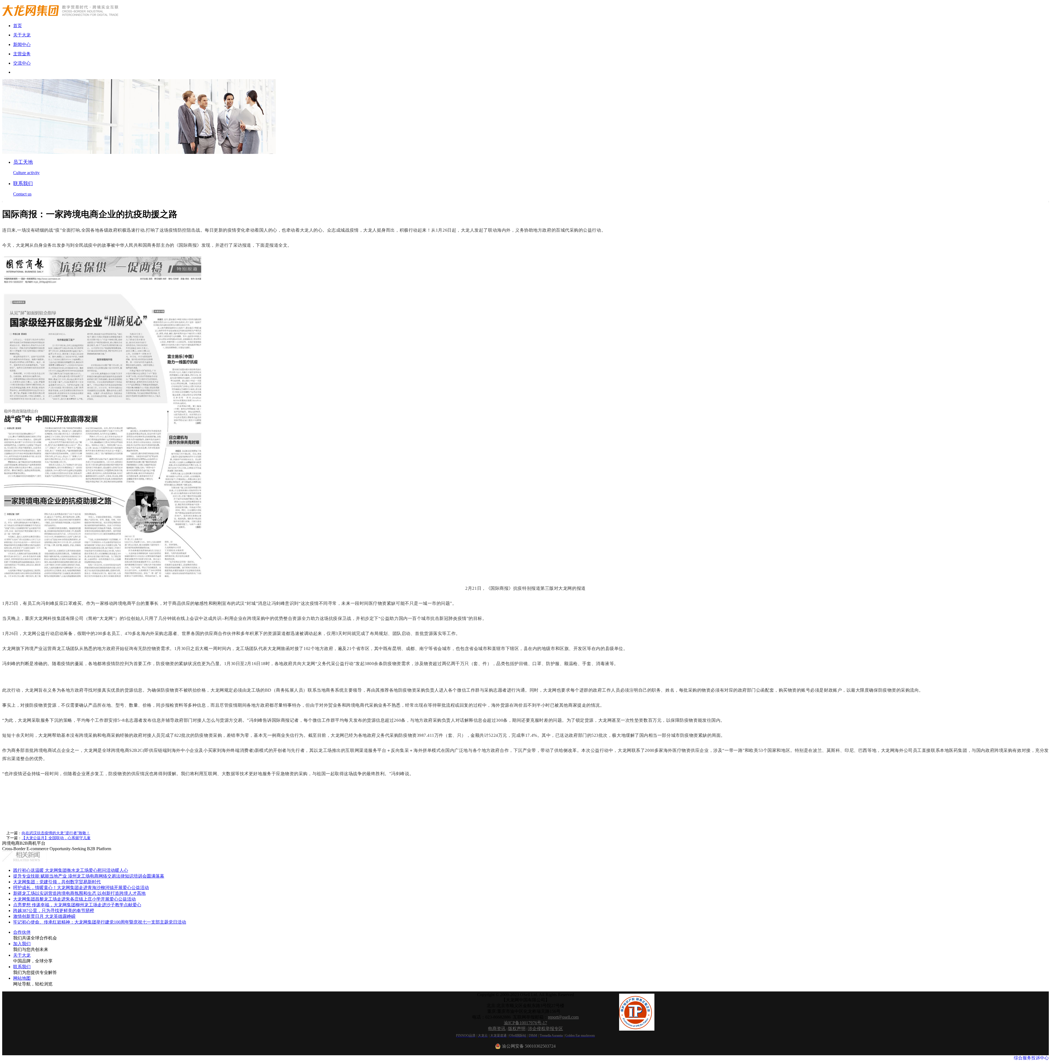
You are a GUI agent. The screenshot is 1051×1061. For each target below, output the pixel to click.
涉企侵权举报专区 (545, 1028)
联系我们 (22, 966)
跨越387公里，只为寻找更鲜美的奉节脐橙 (53, 910)
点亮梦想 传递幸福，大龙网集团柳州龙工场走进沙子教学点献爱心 (77, 904)
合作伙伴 (22, 932)
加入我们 (22, 943)
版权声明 (517, 1028)
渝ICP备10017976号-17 (525, 1022)
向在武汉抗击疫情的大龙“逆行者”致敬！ (56, 833)
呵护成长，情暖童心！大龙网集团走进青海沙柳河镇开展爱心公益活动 (81, 887)
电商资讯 (497, 1028)
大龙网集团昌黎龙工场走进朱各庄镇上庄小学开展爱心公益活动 (74, 899)
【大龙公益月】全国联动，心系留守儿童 (56, 838)
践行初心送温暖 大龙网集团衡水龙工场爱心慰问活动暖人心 (70, 870)
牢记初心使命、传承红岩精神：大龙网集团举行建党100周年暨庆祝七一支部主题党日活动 (99, 922)
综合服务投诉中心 (1031, 1058)
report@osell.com (563, 1017)
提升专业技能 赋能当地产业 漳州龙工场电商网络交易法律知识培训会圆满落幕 (88, 876)
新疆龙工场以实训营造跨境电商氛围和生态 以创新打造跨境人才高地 (79, 893)
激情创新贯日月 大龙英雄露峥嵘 (44, 916)
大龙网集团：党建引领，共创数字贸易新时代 (57, 881)
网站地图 (22, 978)
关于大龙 (22, 955)
